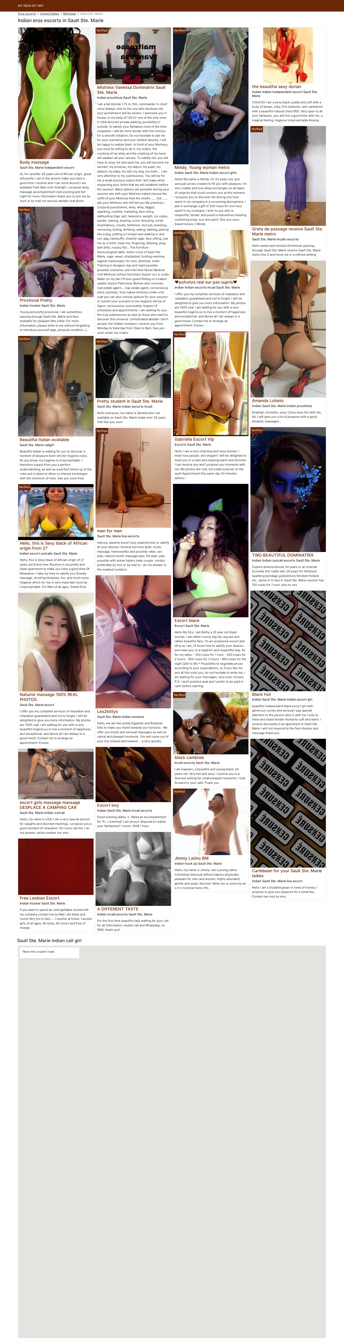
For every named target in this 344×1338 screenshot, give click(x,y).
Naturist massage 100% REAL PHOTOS (49, 697)
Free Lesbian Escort (39, 898)
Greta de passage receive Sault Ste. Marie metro (287, 231)
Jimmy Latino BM (192, 858)
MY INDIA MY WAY (31, 6)
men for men (109, 530)
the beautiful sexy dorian (276, 86)
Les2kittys (107, 711)
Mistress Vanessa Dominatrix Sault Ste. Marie (131, 90)
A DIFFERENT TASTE (118, 908)
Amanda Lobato (268, 400)
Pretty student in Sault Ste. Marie (130, 401)
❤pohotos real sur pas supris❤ (206, 282)
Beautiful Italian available (44, 439)
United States (49, 14)
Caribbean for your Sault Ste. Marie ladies (287, 873)
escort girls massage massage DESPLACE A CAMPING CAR (50, 805)
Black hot (261, 694)
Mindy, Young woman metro (202, 167)
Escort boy (108, 805)
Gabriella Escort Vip (194, 439)
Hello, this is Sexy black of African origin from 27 (53, 546)
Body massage (34, 162)
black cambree (189, 757)
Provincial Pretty (36, 300)
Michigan (69, 14)
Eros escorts (27, 14)
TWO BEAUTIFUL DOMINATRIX (283, 555)
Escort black (187, 620)
